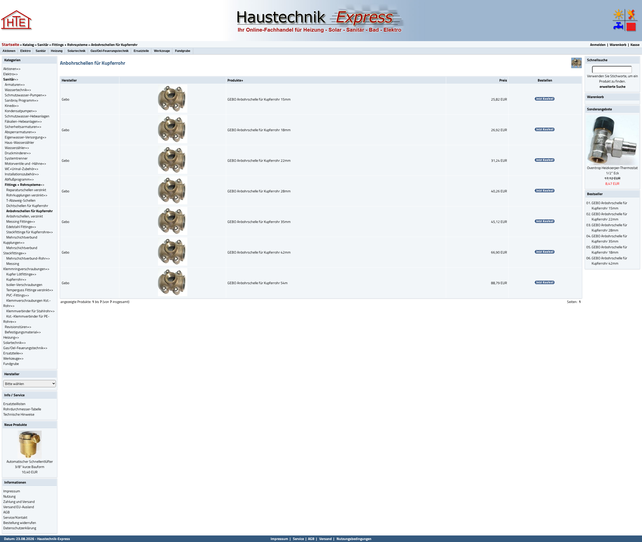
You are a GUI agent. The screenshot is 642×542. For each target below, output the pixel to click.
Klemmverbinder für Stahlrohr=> (30, 311)
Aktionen (9, 51)
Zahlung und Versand (19, 501)
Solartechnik (76, 51)
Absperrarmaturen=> (20, 131)
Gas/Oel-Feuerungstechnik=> (25, 347)
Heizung (56, 51)
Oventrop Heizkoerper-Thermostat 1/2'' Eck (612, 170)
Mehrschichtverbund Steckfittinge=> (20, 250)
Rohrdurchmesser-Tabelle (22, 409)
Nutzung (9, 496)
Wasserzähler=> (17, 147)
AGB (6, 512)
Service (298, 538)
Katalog (28, 44)
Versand (325, 538)
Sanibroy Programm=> (21, 100)
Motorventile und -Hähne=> (25, 163)
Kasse (634, 44)
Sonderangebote (599, 109)
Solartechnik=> (14, 342)
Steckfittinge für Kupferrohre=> (29, 232)
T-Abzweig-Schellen (21, 200)
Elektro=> (10, 73)
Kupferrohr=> (16, 279)
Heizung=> (11, 337)
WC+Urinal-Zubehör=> (21, 168)
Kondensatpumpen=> (21, 110)
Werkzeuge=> (13, 358)
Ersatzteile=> (13, 353)
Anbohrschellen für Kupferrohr (114, 44)
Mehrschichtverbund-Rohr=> (28, 258)
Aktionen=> (12, 68)
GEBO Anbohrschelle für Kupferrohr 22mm (259, 160)
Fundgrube (182, 51)
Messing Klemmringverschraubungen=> (26, 266)
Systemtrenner (16, 158)
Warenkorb (618, 44)
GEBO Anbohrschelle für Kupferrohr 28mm (259, 191)
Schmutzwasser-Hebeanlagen (27, 116)
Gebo (65, 99)
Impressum (11, 491)
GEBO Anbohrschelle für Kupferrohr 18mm (259, 129)
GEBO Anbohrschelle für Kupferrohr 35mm (259, 221)
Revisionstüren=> (18, 326)
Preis (503, 80)
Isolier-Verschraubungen (24, 284)
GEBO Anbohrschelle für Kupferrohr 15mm (259, 99)
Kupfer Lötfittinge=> (21, 274)
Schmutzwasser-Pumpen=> (25, 95)
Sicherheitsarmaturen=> (23, 126)
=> (10, 79)
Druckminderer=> (18, 153)
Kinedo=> (12, 105)
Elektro (25, 51)
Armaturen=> (15, 84)
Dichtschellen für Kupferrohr (27, 205)
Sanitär (42, 44)
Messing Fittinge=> (20, 221)
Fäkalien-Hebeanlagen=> (23, 121)
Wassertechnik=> (18, 89)
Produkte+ (235, 80)
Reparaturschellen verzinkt (26, 189)
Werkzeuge (162, 51)
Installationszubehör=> (22, 174)
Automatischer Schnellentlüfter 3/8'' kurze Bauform (30, 464)
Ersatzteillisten (14, 403)
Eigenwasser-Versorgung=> (25, 137)
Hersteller (69, 80)
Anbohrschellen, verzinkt (24, 216)
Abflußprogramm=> (19, 179)
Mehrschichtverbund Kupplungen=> (20, 240)
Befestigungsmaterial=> (23, 332)
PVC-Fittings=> (17, 295)
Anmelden (598, 44)
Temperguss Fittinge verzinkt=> (29, 289)
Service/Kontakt (15, 517)
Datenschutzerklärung (19, 527)
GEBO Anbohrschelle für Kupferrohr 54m (257, 282)
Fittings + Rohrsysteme (70, 44)
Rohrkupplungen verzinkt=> (26, 195)
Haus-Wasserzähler (19, 142)
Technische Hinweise (18, 414)
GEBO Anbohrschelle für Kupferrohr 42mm (259, 252)
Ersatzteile (141, 51)
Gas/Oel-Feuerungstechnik (110, 51)
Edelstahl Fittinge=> (21, 226)
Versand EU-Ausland (18, 506)
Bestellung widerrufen (19, 522)
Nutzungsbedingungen (354, 538)
